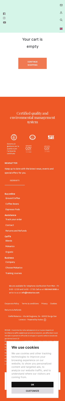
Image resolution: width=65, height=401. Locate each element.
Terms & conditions (30, 303)
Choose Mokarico (13, 267)
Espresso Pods (12, 209)
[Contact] (61, 5)
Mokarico (10, 246)
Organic (9, 252)
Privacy (44, 303)
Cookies (53, 303)
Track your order (13, 219)
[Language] (61, 29)
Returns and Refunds (16, 230)
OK (32, 384)
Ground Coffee (12, 198)
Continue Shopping (33, 63)
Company (10, 262)
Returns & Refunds (13, 310)
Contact (9, 225)
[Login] (61, 12)
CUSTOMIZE (32, 391)
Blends (8, 240)
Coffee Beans (12, 203)
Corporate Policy (12, 303)
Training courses (13, 273)
